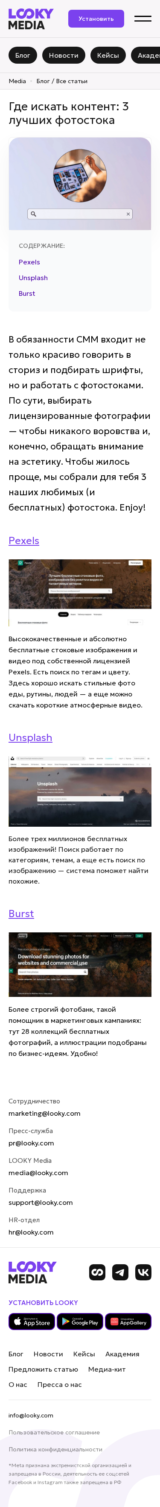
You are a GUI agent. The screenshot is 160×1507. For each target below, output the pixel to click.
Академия (122, 1354)
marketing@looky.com (45, 1113)
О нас (18, 1384)
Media (17, 81)
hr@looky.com (31, 1232)
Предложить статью (43, 1369)
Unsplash (33, 277)
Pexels (29, 262)
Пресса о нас (60, 1384)
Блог (16, 1354)
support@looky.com (41, 1202)
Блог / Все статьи (61, 81)
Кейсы (84, 1354)
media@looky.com (38, 1172)
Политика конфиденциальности (55, 1449)
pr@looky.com (31, 1143)
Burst (27, 293)
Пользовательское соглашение (54, 1432)
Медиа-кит (107, 1369)
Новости (48, 1354)
